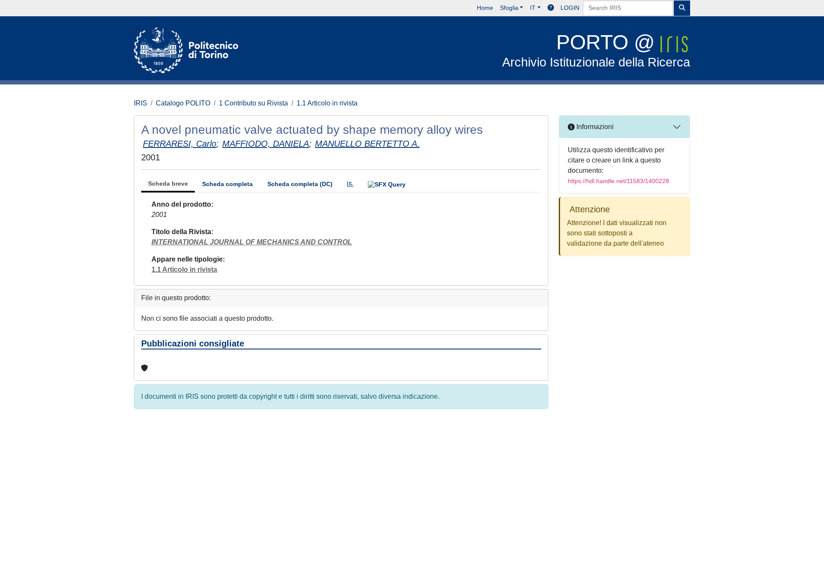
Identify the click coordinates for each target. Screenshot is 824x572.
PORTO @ (596, 50)
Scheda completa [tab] (227, 184)
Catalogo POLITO (183, 103)
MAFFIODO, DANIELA (265, 143)
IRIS (140, 103)
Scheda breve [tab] (168, 183)
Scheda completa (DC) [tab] (300, 184)
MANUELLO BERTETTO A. (367, 143)
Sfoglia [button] (509, 7)
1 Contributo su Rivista (253, 103)
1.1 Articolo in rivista (327, 103)
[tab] (350, 184)
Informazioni (594, 126)
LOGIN (569, 7)
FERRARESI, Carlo (179, 143)
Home (485, 7)
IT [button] (533, 7)
